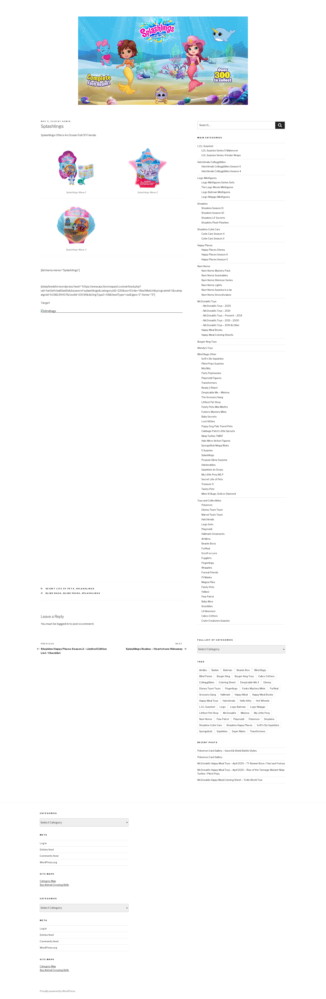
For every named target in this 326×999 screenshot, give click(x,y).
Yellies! (205, 591)
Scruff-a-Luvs (209, 553)
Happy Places (205, 245)
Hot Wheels (262, 700)
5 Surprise (207, 450)
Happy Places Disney (213, 249)
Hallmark (225, 694)
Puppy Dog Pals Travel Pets (217, 426)
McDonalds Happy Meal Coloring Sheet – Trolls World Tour (229, 779)
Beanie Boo (243, 670)
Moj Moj (205, 368)
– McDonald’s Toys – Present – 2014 (221, 315)
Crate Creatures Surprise (215, 620)
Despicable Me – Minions (215, 392)
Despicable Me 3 (249, 682)
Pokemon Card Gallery (209, 757)
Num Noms (203, 266)
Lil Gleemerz (208, 611)
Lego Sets (207, 524)
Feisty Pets (207, 587)
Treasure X (207, 484)
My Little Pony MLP (212, 474)
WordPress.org (48, 862)
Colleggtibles (206, 682)
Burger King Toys (207, 341)
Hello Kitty (245, 700)
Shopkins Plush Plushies (215, 222)
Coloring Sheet (227, 682)
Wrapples (206, 567)
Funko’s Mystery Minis (214, 411)
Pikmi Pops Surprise (212, 363)
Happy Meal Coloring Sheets (217, 334)
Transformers (209, 382)
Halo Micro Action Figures (215, 440)
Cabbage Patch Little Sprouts (218, 431)
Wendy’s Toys (205, 347)
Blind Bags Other (206, 354)
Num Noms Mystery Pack (215, 270)
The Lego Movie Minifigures (217, 187)
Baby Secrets (209, 416)
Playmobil (206, 529)
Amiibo (203, 670)
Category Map (48, 881)
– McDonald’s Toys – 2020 (216, 305)
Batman (227, 670)
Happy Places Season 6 (214, 254)
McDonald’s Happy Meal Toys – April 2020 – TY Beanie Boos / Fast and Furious (241, 763)
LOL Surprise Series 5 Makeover (219, 150)
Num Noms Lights (211, 285)
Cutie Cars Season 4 (212, 233)
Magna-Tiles (208, 582)
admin (66, 121)
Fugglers (206, 558)
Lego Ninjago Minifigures (215, 196)
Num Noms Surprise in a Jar (216, 289)
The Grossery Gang (212, 397)
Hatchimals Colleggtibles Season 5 (221, 166)
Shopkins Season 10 (212, 212)
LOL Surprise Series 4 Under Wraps (221, 155)
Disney (267, 682)
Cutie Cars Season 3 (212, 238)
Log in (43, 843)
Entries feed (47, 849)
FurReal (205, 548)
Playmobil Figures (211, 378)
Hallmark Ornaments (213, 533)
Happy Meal (241, 694)
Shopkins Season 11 (212, 208)
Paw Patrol (207, 596)
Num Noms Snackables (214, 275)
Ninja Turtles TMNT (212, 436)
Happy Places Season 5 (214, 259)
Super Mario (239, 731)
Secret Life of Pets (60, 588)
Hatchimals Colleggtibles (211, 162)
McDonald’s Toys (206, 301)
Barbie (215, 670)
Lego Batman (238, 706)
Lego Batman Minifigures (215, 192)
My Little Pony (262, 712)
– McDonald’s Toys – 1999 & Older (220, 325)
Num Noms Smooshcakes (216, 294)
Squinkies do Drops (212, 469)
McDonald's (229, 712)
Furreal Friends (209, 572)
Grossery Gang (207, 694)
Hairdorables (208, 464)
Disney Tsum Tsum (212, 509)
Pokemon (206, 504)
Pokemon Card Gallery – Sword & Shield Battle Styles (227, 750)
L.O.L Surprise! (205, 146)
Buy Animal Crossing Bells (54, 884)
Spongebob (205, 731)
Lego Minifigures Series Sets (217, 182)
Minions (245, 712)
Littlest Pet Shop (211, 402)
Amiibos (206, 538)
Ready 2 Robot (209, 387)
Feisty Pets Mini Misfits (214, 406)
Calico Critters (209, 615)
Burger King (223, 676)
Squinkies (222, 731)
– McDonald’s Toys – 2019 (215, 310)
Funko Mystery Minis (253, 688)
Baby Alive (207, 601)
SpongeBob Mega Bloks (215, 445)
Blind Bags (54, 593)
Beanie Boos (208, 543)
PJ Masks (206, 577)
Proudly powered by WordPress (57, 991)
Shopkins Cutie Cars (208, 229)
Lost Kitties (208, 421)
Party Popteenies (211, 373)
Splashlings (85, 588)
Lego (223, 706)
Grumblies (207, 606)
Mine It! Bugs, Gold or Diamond (218, 493)
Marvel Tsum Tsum (212, 514)
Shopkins (202, 203)
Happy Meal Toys (208, 700)
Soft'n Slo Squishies (268, 725)
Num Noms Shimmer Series (217, 280)
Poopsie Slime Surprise (214, 459)
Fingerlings (207, 562)
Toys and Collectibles (209, 500)
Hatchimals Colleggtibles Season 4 (221, 171)
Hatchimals (207, 519)
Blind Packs (71, 593)
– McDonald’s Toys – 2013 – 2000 (220, 320)
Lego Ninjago (257, 706)
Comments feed (49, 855)
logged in (63, 624)
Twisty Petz (207, 489)
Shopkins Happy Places (239, 725)
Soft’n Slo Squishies (212, 358)
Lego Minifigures (207, 178)
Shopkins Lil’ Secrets (213, 217)
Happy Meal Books (211, 329)
